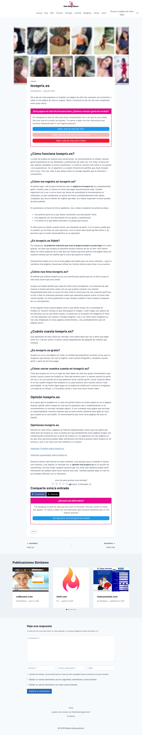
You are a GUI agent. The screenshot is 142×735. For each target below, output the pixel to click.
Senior (96, 13)
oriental (78, 13)
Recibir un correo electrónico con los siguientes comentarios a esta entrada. (63, 679)
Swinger (68, 13)
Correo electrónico (67, 668)
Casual (39, 13)
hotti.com (62, 596)
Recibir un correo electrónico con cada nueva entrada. (53, 685)
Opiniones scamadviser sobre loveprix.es (49, 455)
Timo (34, 531)
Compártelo (40, 494)
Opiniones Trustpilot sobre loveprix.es (47, 448)
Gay (46, 13)
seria (104, 13)
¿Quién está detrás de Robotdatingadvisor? (70, 712)
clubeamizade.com (107, 596)
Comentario (34, 638)
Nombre (32, 668)
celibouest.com (24, 596)
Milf (51, 13)
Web (91, 668)
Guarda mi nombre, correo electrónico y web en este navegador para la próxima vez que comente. (69, 674)
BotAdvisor (37, 91)
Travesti (59, 13)
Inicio (71, 708)
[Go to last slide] (17, 588)
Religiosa (87, 13)
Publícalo (54, 494)
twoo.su (32, 545)
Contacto (71, 716)
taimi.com (109, 545)
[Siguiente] (125, 588)
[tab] (66, 609)
